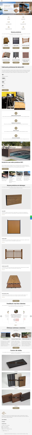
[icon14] (8, 26)
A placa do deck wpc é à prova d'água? (26, 339)
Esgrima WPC (23, 19)
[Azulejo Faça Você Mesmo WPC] (25, 55)
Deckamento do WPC (5, 178)
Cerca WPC (10, 177)
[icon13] (23, 22)
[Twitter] (5, 430)
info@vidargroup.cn (6, 427)
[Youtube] (6, 430)
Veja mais (6, 62)
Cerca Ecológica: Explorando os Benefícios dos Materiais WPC (5, 339)
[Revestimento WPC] (6, 55)
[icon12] (8, 22)
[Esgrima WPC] (16, 40)
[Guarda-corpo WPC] (25, 40)
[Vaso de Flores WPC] (16, 55)
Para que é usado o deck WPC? (16, 339)
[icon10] (8, 17)
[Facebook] (2, 430)
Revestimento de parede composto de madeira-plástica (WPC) (27, 176)
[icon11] (23, 17)
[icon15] (23, 26)
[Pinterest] (8, 430)
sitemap (27, 433)
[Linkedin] (3, 430)
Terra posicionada (19, 176)
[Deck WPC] (6, 40)
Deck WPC (8, 19)
